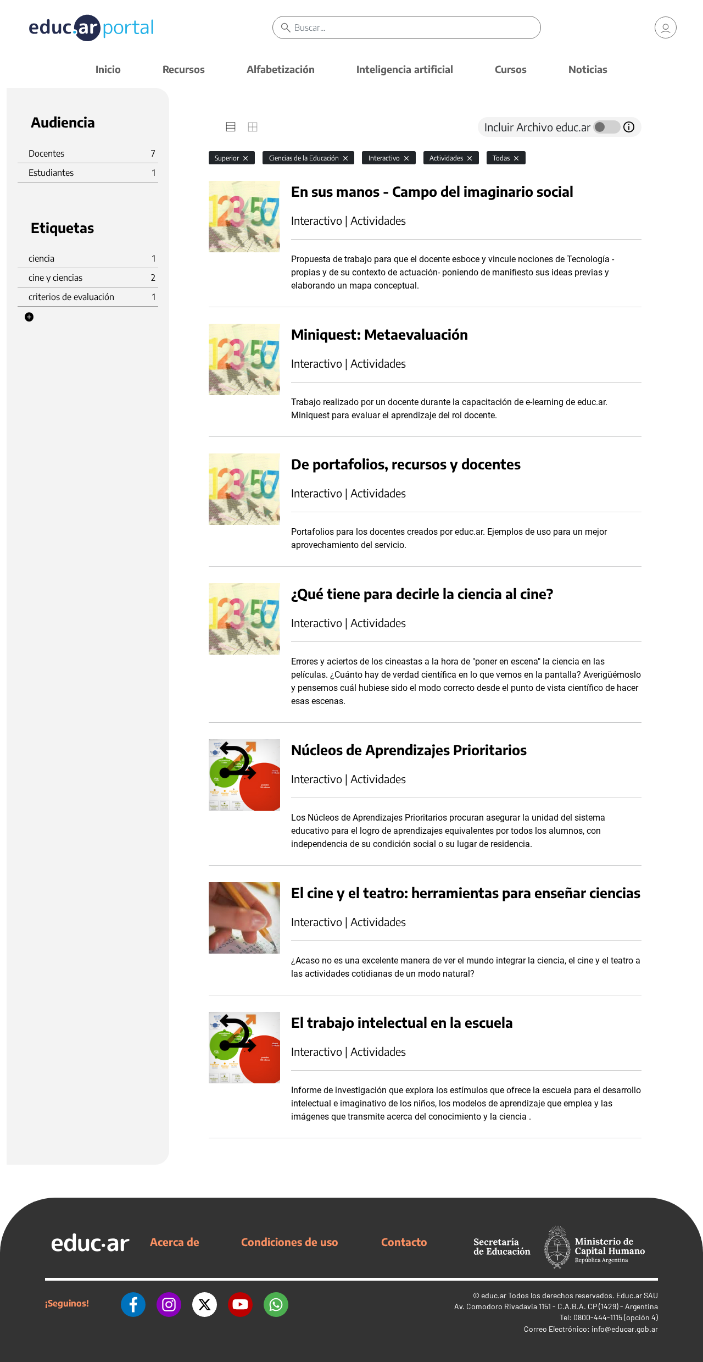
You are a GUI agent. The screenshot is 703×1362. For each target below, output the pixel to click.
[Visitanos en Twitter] (204, 1303)
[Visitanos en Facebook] (133, 1303)
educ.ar (493, 1295)
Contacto (404, 1241)
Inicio (108, 69)
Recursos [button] (184, 69)
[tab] (231, 127)
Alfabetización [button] (281, 69)
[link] (666, 27)
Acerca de (174, 1241)
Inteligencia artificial (404, 69)
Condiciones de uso (289, 1241)
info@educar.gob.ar (625, 1328)
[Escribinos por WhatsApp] (276, 1303)
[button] (29, 317)
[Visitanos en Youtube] (240, 1303)
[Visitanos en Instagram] (169, 1303)
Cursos (511, 69)
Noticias (587, 69)
